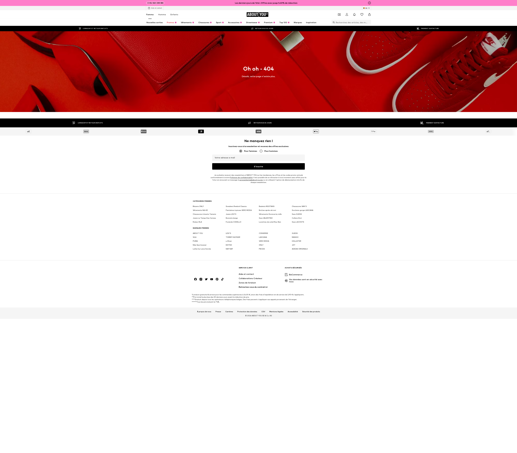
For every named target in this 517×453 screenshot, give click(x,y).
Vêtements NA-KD (200, 210)
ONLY (261, 245)
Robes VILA (197, 222)
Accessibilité (293, 312)
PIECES (262, 249)
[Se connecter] (346, 14)
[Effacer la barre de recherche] (369, 22)
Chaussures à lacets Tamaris (204, 214)
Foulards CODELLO (233, 222)
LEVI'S (228, 233)
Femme (150, 14)
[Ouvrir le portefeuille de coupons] (339, 14)
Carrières (229, 312)
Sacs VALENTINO (266, 218)
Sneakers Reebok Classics (236, 206)
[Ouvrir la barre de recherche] (333, 22)
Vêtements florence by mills (270, 214)
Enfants (174, 14)
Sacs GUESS (297, 214)
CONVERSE (263, 233)
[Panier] (369, 14)
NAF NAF (229, 249)
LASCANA (263, 237)
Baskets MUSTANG (267, 206)
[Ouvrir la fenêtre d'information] (369, 3)
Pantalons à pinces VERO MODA (239, 210)
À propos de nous (204, 312)
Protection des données (247, 312)
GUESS (295, 233)
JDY (293, 245)
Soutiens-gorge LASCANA (302, 210)
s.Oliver (229, 241)
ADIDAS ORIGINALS (300, 249)
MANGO (295, 237)
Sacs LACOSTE (298, 222)
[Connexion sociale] (195, 279)
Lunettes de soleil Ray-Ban (270, 222)
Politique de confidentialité (241, 177)
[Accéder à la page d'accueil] (207, 269)
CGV (263, 312)
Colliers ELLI (297, 218)
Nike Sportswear (200, 245)
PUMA (195, 241)
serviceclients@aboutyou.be (251, 180)
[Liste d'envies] (362, 14)
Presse (218, 312)
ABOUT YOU (198, 233)
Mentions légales (276, 312)
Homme (162, 14)
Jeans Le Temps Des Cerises (204, 218)
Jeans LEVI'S (231, 214)
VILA (194, 237)
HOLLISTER (296, 241)
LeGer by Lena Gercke (202, 249)
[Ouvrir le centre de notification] (354, 14)
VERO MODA (264, 241)
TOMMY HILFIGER (233, 237)
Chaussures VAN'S (299, 206)
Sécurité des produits (311, 312)
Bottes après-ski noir (267, 210)
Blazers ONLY (198, 206)
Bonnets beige (232, 218)
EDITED (229, 245)
